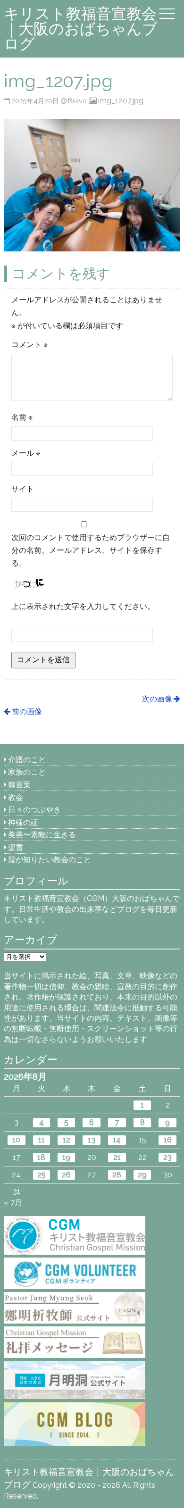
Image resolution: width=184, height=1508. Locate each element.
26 (66, 1174)
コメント (29, 344)
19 (66, 1157)
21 (117, 1157)
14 (117, 1139)
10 (16, 1139)
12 (66, 1139)
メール (25, 453)
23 (167, 1157)
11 (41, 1139)
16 (168, 1139)
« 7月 (13, 1202)
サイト (22, 488)
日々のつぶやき (34, 809)
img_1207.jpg (120, 100)
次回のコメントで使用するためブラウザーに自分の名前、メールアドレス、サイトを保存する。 (90, 550)
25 (41, 1174)
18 (41, 1157)
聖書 (15, 847)
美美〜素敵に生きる (42, 834)
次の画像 (157, 698)
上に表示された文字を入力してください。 (83, 606)
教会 (15, 797)
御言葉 (19, 784)
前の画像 (27, 711)
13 (91, 1139)
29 (142, 1174)
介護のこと (27, 759)
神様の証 (23, 822)
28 (116, 1174)
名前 (22, 417)
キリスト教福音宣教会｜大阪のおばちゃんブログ (81, 28)
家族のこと (27, 771)
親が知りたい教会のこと (49, 859)
